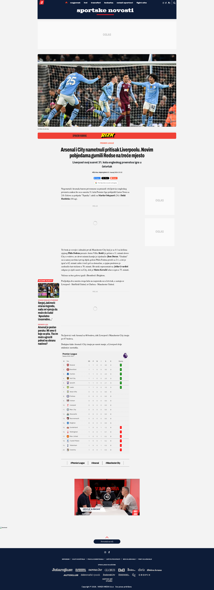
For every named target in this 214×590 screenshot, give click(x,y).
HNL (85, 3)
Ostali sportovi (125, 3)
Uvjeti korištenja (78, 559)
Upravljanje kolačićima (107, 565)
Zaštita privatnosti (113, 559)
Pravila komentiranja (96, 559)
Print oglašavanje (145, 559)
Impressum (66, 559)
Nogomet (75, 3)
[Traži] (174, 3)
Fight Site (142, 3)
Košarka (108, 3)
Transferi (96, 3)
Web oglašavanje (129, 559)
